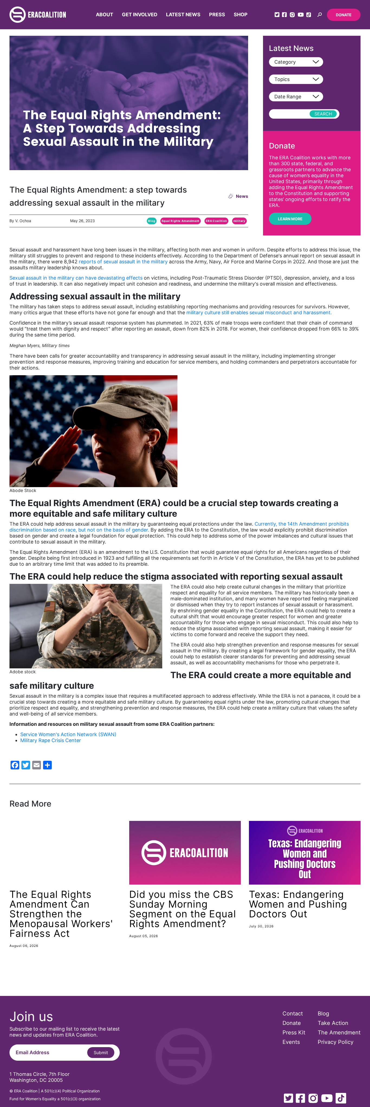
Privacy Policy (335, 1042)
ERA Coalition (216, 220)
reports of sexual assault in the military (123, 261)
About (104, 14)
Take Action (333, 1023)
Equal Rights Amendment (181, 220)
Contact (293, 1013)
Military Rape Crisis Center (50, 740)
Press (217, 14)
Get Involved (139, 14)
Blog (151, 220)
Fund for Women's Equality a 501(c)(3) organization (54, 1098)
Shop (241, 14)
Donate (344, 14)
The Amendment (339, 1032)
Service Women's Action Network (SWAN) (68, 734)
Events (291, 1042)
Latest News (183, 14)
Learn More (290, 218)
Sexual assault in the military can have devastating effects (75, 278)
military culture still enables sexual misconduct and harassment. (259, 312)
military (239, 220)
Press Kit (294, 1032)
